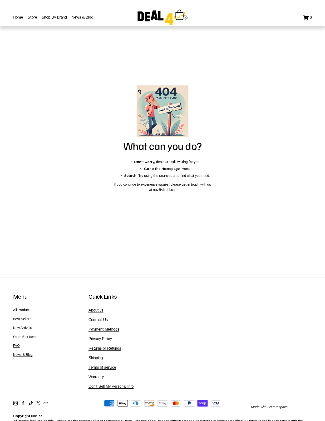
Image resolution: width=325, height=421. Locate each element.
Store (32, 17)
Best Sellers (22, 319)
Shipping (96, 358)
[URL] (46, 403)
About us (96, 310)
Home (18, 17)
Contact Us (98, 320)
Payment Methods (104, 329)
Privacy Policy (100, 339)
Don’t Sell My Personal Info (111, 386)
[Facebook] (23, 403)
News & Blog (82, 17)
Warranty (96, 377)
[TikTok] (30, 403)
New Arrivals (22, 328)
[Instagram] (15, 403)
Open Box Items (25, 337)
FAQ (16, 345)
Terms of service (102, 367)
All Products (22, 310)
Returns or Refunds (105, 348)
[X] (38, 403)
